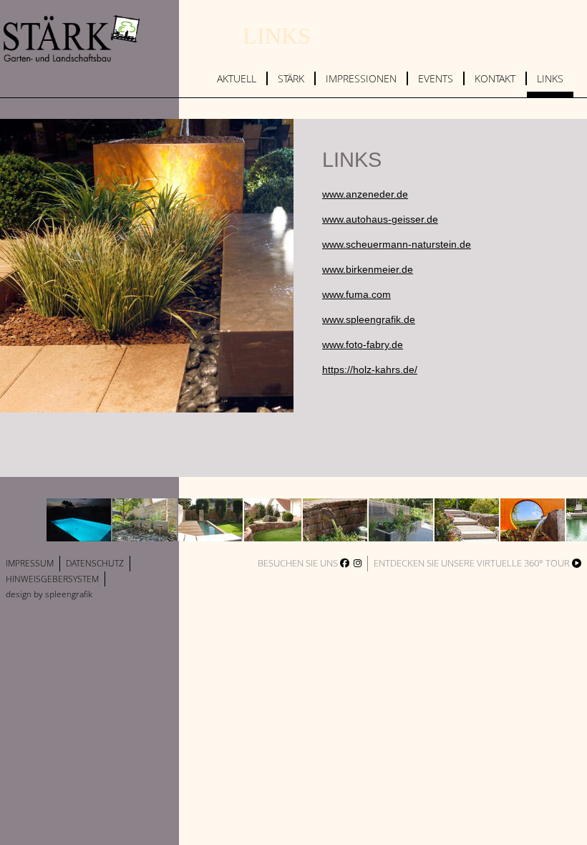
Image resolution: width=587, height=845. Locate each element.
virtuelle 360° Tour (524, 562)
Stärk (291, 78)
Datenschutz (95, 563)
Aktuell (236, 78)
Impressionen (361, 78)
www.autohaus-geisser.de (380, 219)
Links (550, 78)
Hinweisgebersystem (52, 579)
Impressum (30, 563)
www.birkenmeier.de (367, 269)
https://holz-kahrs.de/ (369, 369)
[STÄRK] (75, 47)
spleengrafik (68, 594)
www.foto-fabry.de (362, 344)
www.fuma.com (356, 294)
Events (435, 78)
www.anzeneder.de (365, 194)
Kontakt (495, 78)
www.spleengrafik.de (368, 319)
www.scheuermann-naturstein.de (396, 244)
